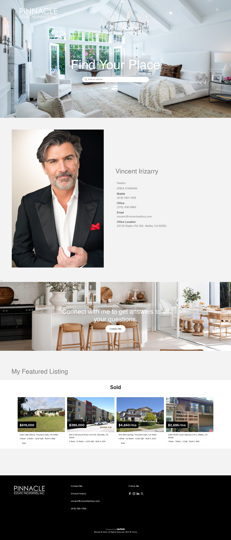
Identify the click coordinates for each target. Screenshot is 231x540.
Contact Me (115, 329)
